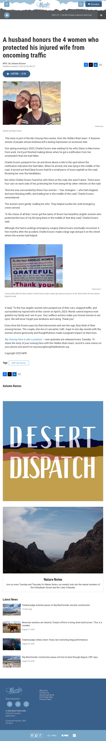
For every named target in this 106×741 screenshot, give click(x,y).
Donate (95, 4)
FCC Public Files (46, 697)
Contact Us (44, 693)
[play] (7, 15)
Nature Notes (53, 579)
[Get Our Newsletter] (53, 451)
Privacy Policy (45, 699)
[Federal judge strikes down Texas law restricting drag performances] (12, 644)
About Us (43, 691)
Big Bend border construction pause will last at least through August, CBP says (60, 657)
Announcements (46, 695)
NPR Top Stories (19, 363)
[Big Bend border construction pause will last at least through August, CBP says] (12, 662)
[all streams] (102, 15)
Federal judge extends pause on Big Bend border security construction (56, 605)
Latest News (10, 599)
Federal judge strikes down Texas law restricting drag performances (55, 640)
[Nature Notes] (53, 540)
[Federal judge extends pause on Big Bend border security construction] (12, 610)
